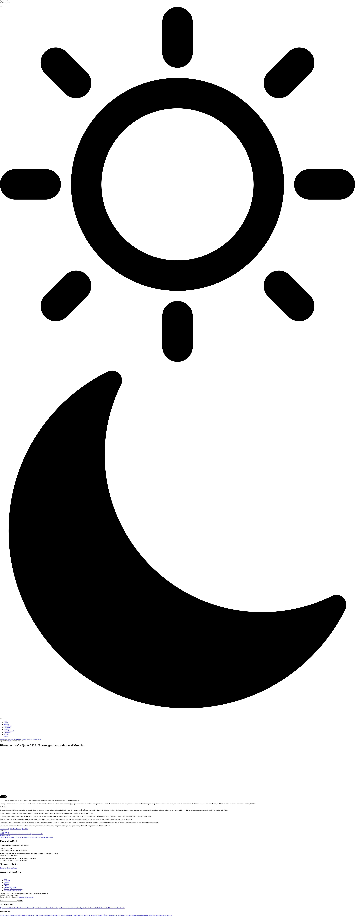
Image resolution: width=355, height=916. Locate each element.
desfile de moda (154, 915)
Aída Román (91, 915)
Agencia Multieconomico (26, 897)
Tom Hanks (84, 915)
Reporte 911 (104, 908)
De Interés (30, 908)
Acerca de (7, 880)
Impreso (6, 736)
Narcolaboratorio (41, 915)
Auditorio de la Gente (165, 915)
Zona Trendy (7, 732)
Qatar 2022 (25, 829)
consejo (144, 915)
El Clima (6, 885)
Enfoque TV (7, 727)
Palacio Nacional (9, 731)
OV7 (34, 915)
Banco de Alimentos (127, 915)
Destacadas (17, 739)
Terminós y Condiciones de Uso (13, 889)
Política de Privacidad (10, 887)
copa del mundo (4, 829)
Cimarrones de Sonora (70, 915)
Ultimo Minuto (37, 739)
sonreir (148, 915)
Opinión (82, 908)
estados (139, 915)
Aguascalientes (4, 908)
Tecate (79, 915)
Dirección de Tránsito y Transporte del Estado (108, 915)
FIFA (11, 829)
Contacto (6, 884)
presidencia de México (17, 915)
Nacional (6, 724)
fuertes (135, 915)
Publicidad (7, 882)
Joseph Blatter (17, 829)
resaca (31, 915)
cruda (25, 915)
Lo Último (72, 908)
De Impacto (3, 739)
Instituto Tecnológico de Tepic (55, 915)
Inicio (5, 721)
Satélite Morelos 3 (5, 915)
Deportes (6, 734)
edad (28, 915)
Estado (6, 722)
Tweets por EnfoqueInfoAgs (8, 868)
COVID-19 (7, 729)
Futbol (24, 739)
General (29, 739)
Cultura (18, 908)
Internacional (7, 726)
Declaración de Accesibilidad (12, 890)
